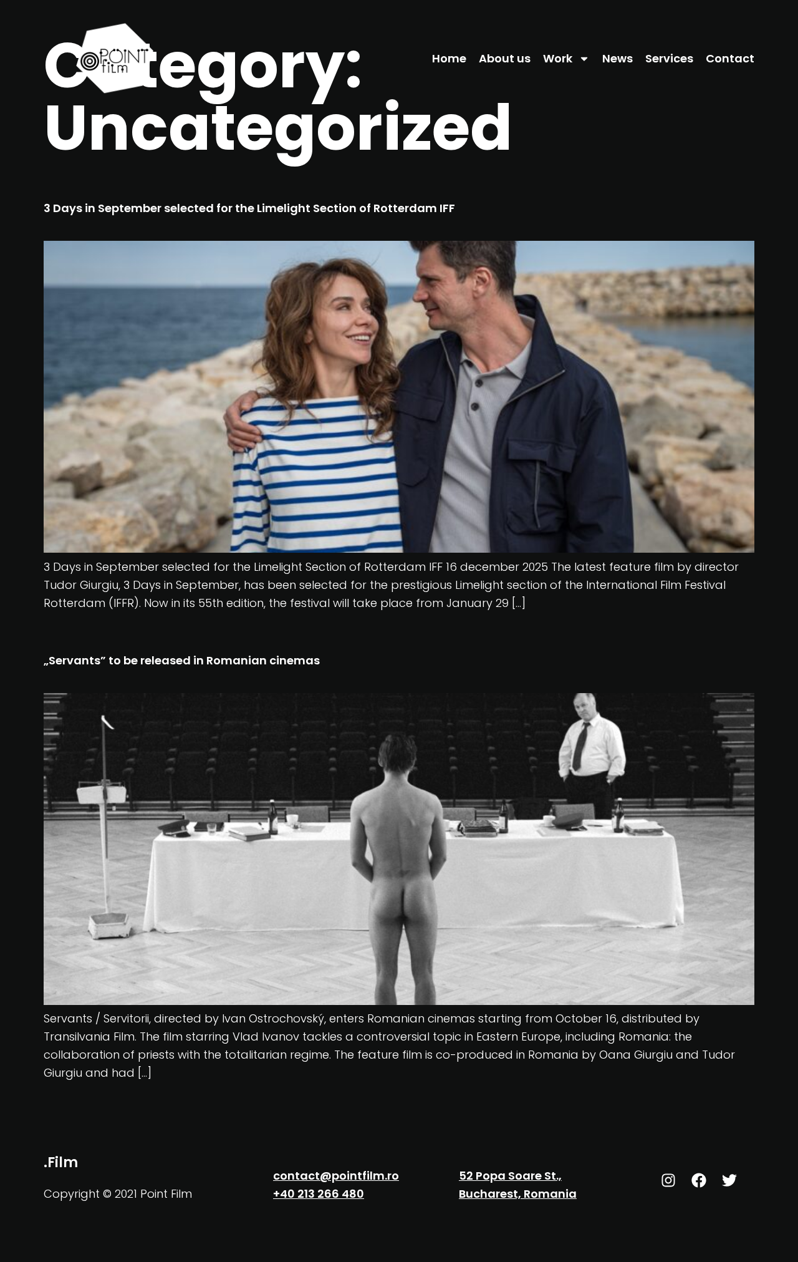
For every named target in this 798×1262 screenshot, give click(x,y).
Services (669, 58)
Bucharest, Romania (518, 1193)
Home (449, 58)
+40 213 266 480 (318, 1193)
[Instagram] (668, 1180)
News (617, 58)
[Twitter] (729, 1180)
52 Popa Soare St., (510, 1175)
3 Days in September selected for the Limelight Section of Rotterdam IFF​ (249, 208)
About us (505, 58)
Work (557, 58)
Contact (730, 58)
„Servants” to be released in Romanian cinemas (182, 660)
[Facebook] (698, 1180)
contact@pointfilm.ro (336, 1175)
